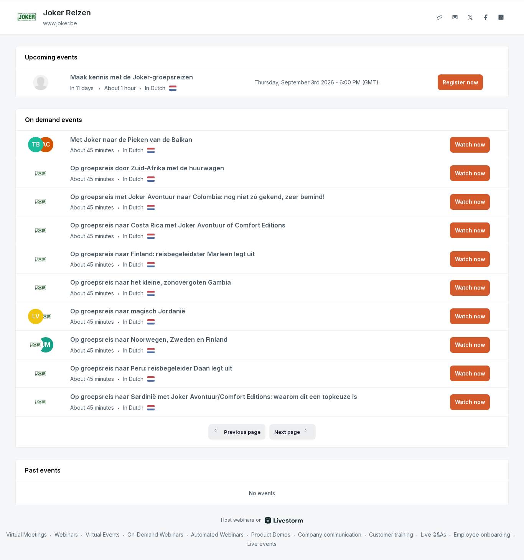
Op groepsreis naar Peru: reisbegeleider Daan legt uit (151, 368)
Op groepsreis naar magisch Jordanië (127, 311)
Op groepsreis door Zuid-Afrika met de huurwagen (147, 168)
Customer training (391, 534)
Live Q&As (434, 534)
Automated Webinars (217, 534)
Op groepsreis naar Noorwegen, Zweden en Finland (148, 339)
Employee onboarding (482, 534)
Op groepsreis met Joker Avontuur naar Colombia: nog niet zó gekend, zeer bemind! (197, 197)
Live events (262, 543)
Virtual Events (103, 534)
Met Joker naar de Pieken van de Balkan (131, 139)
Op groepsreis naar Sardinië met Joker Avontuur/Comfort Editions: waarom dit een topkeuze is (213, 396)
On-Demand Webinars (155, 534)
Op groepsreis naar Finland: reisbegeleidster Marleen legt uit (162, 254)
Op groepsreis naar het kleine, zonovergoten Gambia (150, 282)
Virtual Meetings (26, 534)
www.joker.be (60, 23)
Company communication (329, 534)
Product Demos (270, 534)
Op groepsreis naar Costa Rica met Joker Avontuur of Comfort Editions (177, 225)
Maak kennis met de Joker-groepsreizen (131, 77)
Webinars (66, 534)
